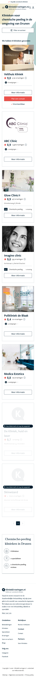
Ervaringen (5, 635)
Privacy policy (29, 675)
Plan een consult (18, 98)
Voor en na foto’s (7, 639)
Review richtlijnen (24, 625)
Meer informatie (18, 92)
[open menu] (3, 7)
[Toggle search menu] (30, 8)
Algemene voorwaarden (16, 675)
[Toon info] (26, 78)
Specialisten (6, 632)
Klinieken (5, 628)
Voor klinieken (22, 643)
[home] (16, 7)
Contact (20, 633)
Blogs (4, 643)
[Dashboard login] (33, 8)
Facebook (5, 656)
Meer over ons (6, 613)
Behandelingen (7, 625)
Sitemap (5, 675)
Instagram (5, 653)
